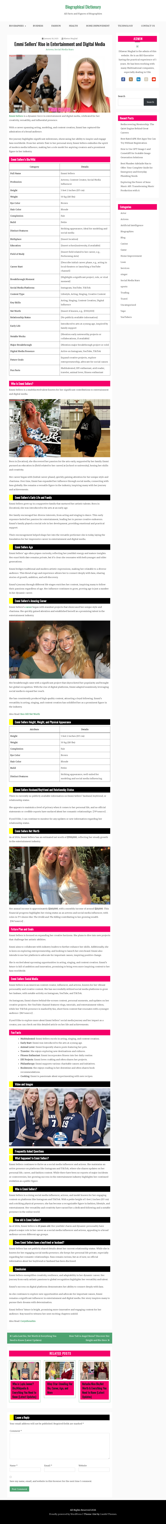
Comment (16, 1431)
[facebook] (123, 79)
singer (124, 274)
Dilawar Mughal (70, 38)
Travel (124, 298)
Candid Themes (108, 1514)
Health (73, 25)
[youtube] (154, 79)
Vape (123, 311)
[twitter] (131, 79)
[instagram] (146, 79)
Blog (123, 237)
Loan (123, 262)
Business (38, 25)
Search (121, 96)
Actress (50, 49)
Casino (124, 243)
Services (125, 268)
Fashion (56, 25)
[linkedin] (138, 79)
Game (124, 250)
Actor (123, 213)
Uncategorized (128, 305)
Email (48, 1465)
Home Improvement (98, 25)
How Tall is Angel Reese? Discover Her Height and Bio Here (89, 1338)
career (28, 607)
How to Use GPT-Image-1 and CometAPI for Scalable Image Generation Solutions (136, 153)
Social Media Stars (64, 49)
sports (124, 286)
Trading (125, 292)
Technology (125, 25)
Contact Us (148, 25)
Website (83, 1465)
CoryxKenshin (28, 1321)
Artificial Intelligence (132, 225)
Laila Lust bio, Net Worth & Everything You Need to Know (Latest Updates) (33, 1338)
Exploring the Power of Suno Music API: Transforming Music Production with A (137, 186)
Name (14, 1465)
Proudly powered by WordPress (65, 1514)
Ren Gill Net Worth (30, 714)
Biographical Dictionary (83, 7)
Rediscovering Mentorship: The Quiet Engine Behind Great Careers (137, 128)
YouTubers (126, 317)
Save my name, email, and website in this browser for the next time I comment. (51, 1481)
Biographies (16, 25)
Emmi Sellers (16, 116)
